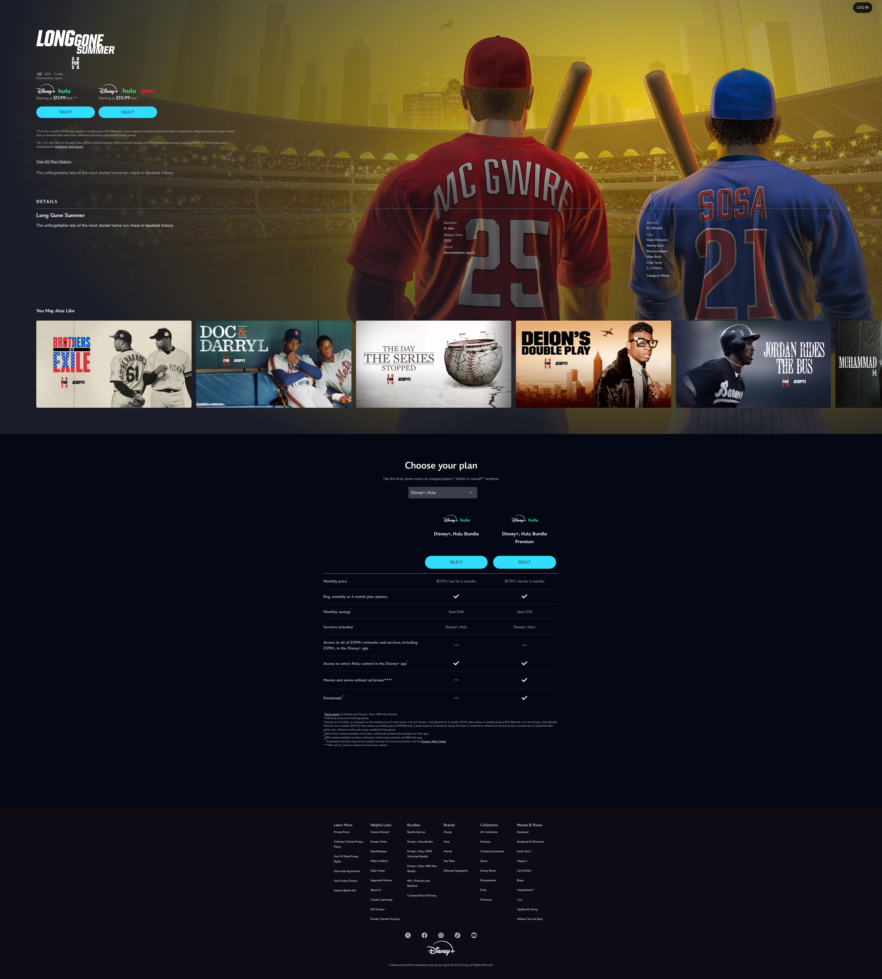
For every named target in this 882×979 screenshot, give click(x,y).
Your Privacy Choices (345, 880)
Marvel (448, 851)
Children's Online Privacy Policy (348, 844)
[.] (408, 935)
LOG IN (863, 7)
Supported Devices (381, 880)
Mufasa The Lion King (530, 919)
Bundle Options (416, 832)
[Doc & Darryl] (273, 364)
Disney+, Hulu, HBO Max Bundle (422, 868)
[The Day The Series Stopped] (433, 364)
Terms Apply (332, 714)
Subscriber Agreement (347, 871)
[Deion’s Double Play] (593, 364)
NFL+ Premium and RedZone (418, 883)
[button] (385, 825)
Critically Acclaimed (492, 851)
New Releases (378, 851)
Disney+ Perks (378, 841)
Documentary (488, 880)
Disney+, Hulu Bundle (420, 841)
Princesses (486, 899)
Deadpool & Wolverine (530, 841)
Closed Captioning (381, 899)
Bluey (520, 880)
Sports (484, 861)
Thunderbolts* (525, 890)
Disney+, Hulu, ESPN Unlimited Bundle (419, 854)
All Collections (489, 832)
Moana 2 (522, 861)
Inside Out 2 (524, 851)
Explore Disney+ (380, 832)
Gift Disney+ (377, 909)
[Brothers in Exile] (114, 364)
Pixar (447, 841)
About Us (376, 890)
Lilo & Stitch (524, 870)
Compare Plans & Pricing (421, 895)
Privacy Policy (342, 832)
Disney (448, 832)
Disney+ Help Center (433, 741)
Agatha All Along (527, 909)
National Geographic (456, 870)
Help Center (377, 870)
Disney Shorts (488, 870)
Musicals (485, 841)
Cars (519, 899)
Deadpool (523, 832)
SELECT (65, 112)
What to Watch (379, 861)
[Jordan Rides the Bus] (753, 364)
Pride (483, 890)
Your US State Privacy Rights (346, 859)
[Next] (873, 363)
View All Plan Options (53, 161)
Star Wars (449, 861)
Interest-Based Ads (345, 890)
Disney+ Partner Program (385, 919)
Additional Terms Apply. (69, 146)
